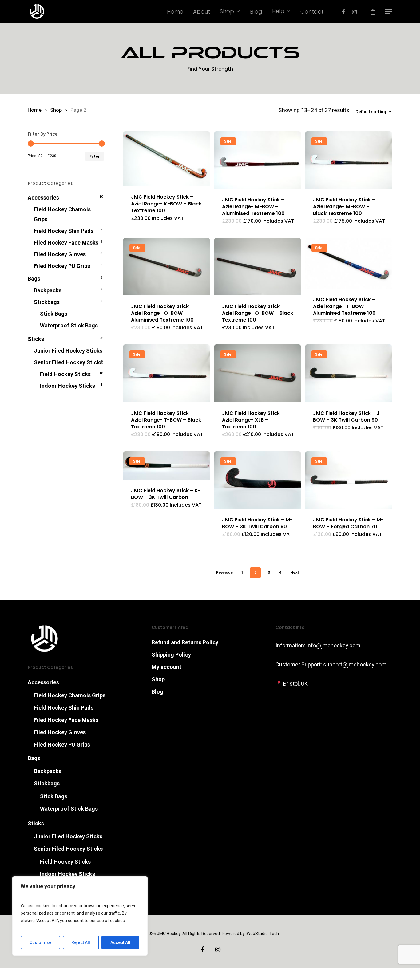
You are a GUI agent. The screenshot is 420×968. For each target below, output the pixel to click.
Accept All (120, 942)
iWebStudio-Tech (262, 933)
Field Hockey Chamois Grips (62, 214)
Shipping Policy (171, 654)
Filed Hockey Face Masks (66, 242)
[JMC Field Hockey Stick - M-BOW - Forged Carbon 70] (348, 480)
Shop (56, 110)
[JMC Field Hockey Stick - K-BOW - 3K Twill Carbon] (166, 465)
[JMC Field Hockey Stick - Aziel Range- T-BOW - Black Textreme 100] (166, 373)
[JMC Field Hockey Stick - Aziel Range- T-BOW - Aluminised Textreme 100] (348, 263)
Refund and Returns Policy (185, 642)
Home (35, 110)
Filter (94, 156)
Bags (34, 278)
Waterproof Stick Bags (69, 325)
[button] (388, 11)
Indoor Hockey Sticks (67, 386)
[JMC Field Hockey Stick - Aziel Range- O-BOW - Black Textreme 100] (257, 266)
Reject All (80, 942)
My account (166, 667)
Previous (224, 572)
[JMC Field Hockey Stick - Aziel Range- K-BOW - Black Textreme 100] (166, 158)
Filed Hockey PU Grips (62, 266)
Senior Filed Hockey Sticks (68, 362)
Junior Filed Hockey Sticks (68, 350)
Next (294, 572)
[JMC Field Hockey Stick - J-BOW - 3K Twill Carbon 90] (348, 373)
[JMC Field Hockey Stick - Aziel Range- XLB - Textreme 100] (257, 373)
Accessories (43, 197)
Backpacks (47, 290)
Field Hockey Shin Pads (63, 231)
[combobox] (373, 112)
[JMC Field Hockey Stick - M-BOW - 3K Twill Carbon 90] (257, 480)
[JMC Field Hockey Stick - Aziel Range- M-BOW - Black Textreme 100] (348, 160)
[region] (80, 916)
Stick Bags (53, 313)
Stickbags (47, 302)
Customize (40, 942)
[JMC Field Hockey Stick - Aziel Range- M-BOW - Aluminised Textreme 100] (257, 160)
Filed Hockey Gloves (60, 254)
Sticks (36, 339)
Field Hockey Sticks (65, 374)
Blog (157, 691)
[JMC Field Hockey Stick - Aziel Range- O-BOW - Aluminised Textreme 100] (166, 266)
